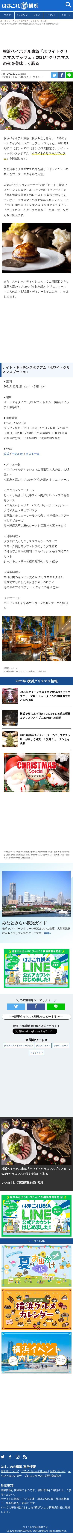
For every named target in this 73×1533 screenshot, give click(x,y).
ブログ (7, 15)
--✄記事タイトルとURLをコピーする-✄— (21, 77)
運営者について (10, 1471)
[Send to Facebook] (61, 75)
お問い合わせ (58, 1471)
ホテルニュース (61, 1045)
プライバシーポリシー (34, 1471)
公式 (6, 453)
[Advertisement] (36, 35)
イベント (51, 15)
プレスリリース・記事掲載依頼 (42, 1475)
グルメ (36, 15)
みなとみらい (36, 1052)
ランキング (22, 15)
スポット (65, 15)
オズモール (33, 453)
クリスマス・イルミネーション (18, 1045)
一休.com (17, 453)
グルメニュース (43, 1045)
